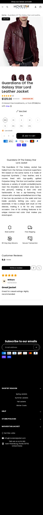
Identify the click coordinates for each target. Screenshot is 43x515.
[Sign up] (36, 347)
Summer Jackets (21, 398)
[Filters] (33, 268)
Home (4, 15)
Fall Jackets (21, 401)
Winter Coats (21, 405)
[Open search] (7, 6)
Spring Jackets (21, 394)
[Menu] (2, 6)
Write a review (16, 268)
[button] (7, 96)
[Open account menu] (35, 6)
